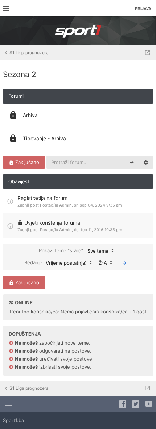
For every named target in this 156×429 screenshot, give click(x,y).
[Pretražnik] (131, 162)
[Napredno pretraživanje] (146, 162)
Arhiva (30, 115)
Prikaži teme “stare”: (73, 250)
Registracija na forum (42, 198)
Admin (65, 205)
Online (24, 302)
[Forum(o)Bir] (147, 52)
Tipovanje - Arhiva (44, 138)
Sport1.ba (13, 420)
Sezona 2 (19, 74)
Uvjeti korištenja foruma (52, 223)
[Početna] (78, 31)
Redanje (55, 262)
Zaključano (26, 162)
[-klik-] (124, 263)
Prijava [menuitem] (143, 8)
